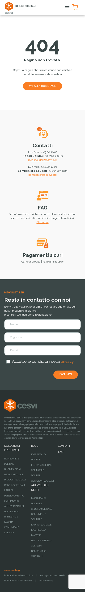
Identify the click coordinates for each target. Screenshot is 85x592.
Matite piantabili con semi (41, 543)
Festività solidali (41, 465)
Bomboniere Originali (38, 554)
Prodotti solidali (15, 479)
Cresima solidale (41, 509)
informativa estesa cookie (18, 575)
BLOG (34, 445)
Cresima (9, 532)
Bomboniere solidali (11, 461)
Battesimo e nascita (11, 519)
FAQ (42, 208)
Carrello (75, 6)
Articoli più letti (40, 487)
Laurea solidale (41, 524)
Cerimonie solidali (37, 473)
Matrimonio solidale (38, 501)
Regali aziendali (14, 485)
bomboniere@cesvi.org (42, 174)
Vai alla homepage (42, 86)
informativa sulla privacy (18, 580)
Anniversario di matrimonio (14, 509)
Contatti (43, 145)
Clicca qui (43, 222)
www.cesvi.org (12, 570)
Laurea (8, 490)
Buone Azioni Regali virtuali (13, 472)
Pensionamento (14, 495)
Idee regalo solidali (38, 457)
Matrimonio (11, 501)
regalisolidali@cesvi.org (42, 160)
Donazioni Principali (12, 448)
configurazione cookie (52, 575)
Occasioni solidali (42, 480)
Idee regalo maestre (38, 532)
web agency (46, 580)
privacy (67, 361)
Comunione (11, 527)
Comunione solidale (38, 517)
